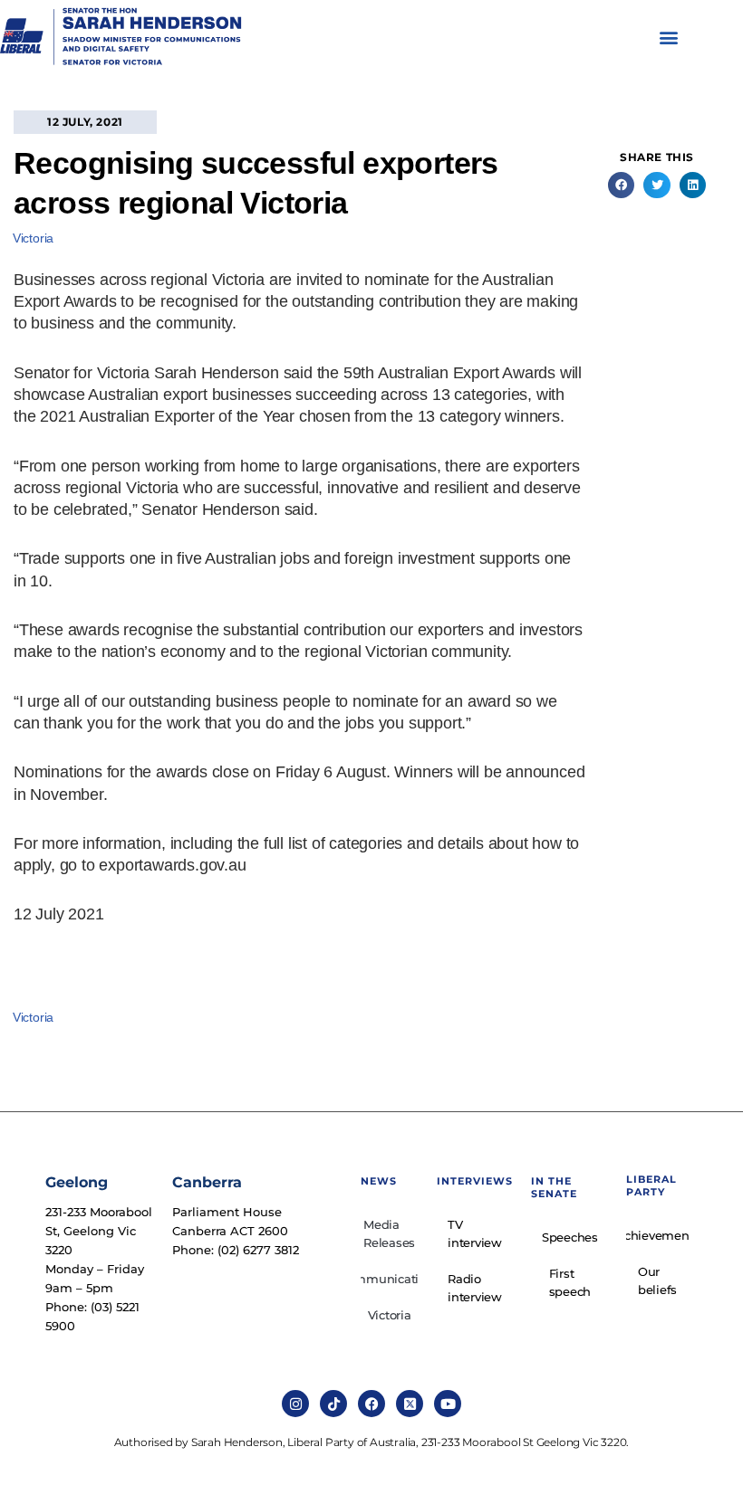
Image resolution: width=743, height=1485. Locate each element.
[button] (669, 37)
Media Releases (389, 1233)
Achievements (657, 1235)
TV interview (475, 1233)
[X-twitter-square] (409, 1403)
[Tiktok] (333, 1403)
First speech (570, 1282)
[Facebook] (371, 1403)
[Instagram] (295, 1403)
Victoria (33, 238)
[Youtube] (447, 1403)
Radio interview (475, 1287)
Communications (390, 1278)
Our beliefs (657, 1280)
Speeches (570, 1237)
